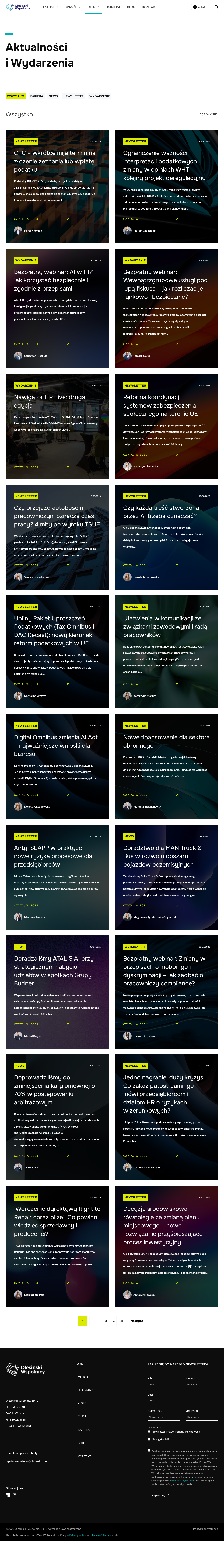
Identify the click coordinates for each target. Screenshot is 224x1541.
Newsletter (74, 96)
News (53, 96)
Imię (150, 1378)
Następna (137, 1321)
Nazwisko (191, 1378)
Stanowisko (192, 1410)
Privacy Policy (77, 1535)
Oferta (83, 1377)
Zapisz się (158, 1495)
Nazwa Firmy (155, 1410)
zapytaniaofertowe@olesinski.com (26, 1461)
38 (121, 1320)
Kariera (36, 96)
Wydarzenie (99, 96)
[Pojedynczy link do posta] (57, 186)
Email (151, 1394)
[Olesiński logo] (18, 7)
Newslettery (154, 1426)
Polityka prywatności (205, 1528)
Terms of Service (101, 1535)
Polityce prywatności (183, 1480)
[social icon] (8, 1495)
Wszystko (15, 96)
